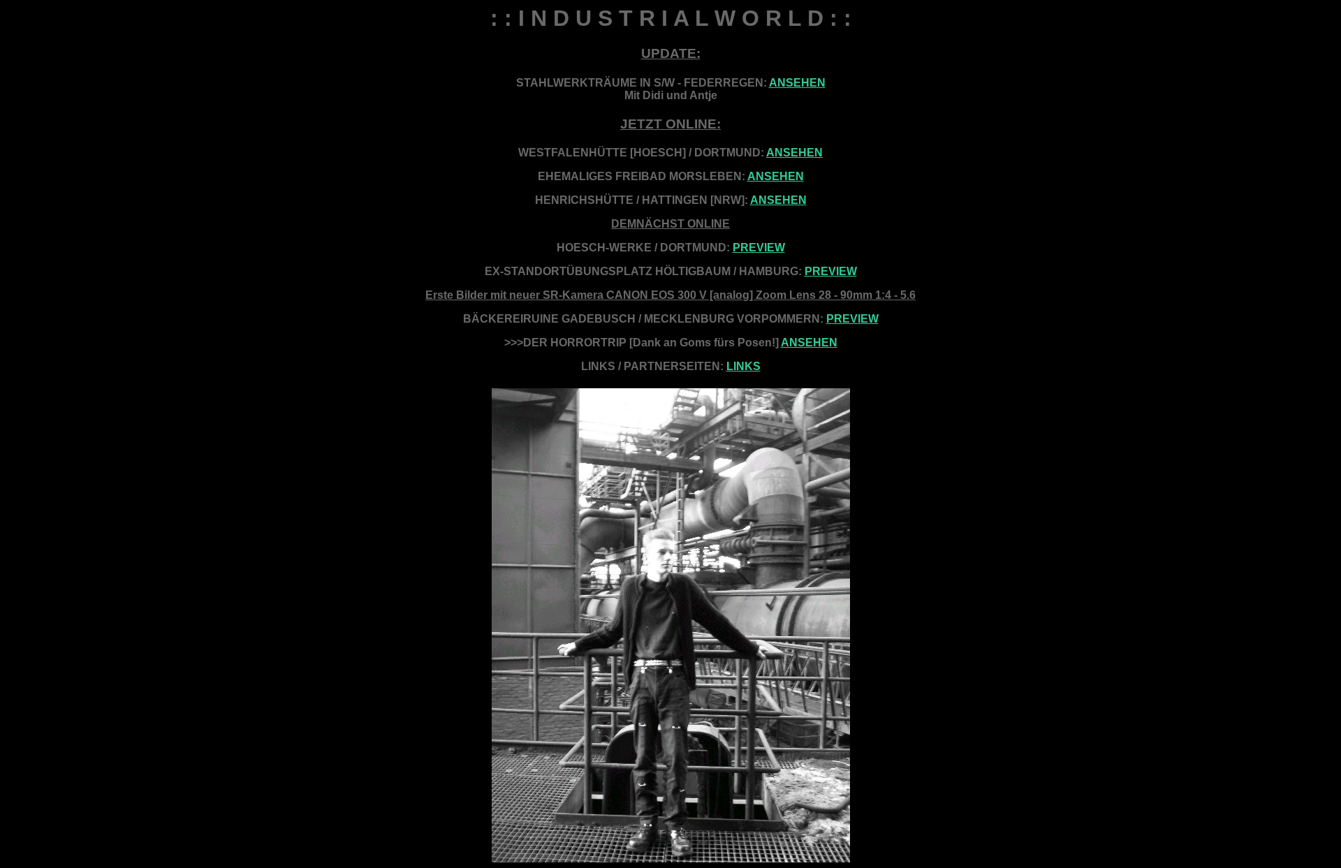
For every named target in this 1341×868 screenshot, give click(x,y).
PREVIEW (759, 247)
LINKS (743, 366)
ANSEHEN (797, 83)
